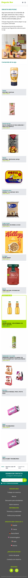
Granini (4, 321)
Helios (4, 289)
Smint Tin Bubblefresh (8, 426)
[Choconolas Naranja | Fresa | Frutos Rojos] (14, 376)
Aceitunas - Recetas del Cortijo (10, 159)
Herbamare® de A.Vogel (8, 356)
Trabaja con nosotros (14, 492)
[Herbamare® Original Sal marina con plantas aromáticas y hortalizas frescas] (14, 342)
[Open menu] (25, 2)
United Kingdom (15, 537)
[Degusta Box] (7, 2)
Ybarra (4, 91)
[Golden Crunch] (14, 242)
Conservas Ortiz (6, 190)
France (15, 529)
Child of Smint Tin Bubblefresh (10, 458)
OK (25, 480)
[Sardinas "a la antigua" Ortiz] (14, 176)
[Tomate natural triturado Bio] (14, 275)
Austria (15, 545)
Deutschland (15, 533)
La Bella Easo (6, 223)
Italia (14, 541)
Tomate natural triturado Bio (11, 290)
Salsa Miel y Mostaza (8, 92)
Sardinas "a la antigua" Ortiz (10, 192)
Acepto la (10, 483)
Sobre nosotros (14, 504)
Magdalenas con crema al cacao (11, 225)
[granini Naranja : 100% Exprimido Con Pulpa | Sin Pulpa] (14, 307)
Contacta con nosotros (14, 559)
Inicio (2, 466)
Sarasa (4, 158)
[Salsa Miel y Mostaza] (14, 76)
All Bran (4, 256)
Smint (4, 424)
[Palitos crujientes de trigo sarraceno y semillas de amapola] (14, 109)
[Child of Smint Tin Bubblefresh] (14, 443)
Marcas (14, 496)
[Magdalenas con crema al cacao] (14, 209)
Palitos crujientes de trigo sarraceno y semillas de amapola (13, 125)
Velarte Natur (6, 123)
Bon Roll (4, 390)
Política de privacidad (12, 483)
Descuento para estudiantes (14, 500)
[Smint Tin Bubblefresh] (14, 410)
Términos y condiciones (14, 511)
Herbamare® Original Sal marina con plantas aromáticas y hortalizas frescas (13, 358)
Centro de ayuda (14, 555)
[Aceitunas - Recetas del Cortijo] (14, 143)
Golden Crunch (6, 257)
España (15, 525)
